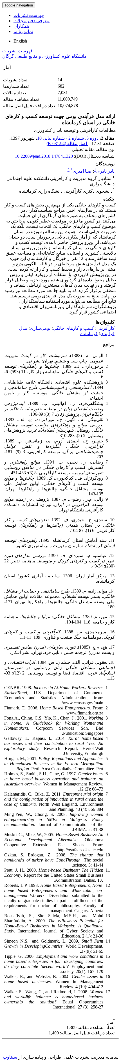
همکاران (21, 26)
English (20, 41)
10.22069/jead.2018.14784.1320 (44, 156)
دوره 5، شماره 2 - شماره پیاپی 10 (67, 138)
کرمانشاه (89, 333)
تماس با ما (23, 31)
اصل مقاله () (67, 143)
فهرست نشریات (29, 15)
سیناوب (10, 1057)
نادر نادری (105, 171)
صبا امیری (81, 171)
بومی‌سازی (40, 328)
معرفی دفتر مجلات (32, 20)
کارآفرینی (106, 328)
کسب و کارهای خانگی (73, 328)
